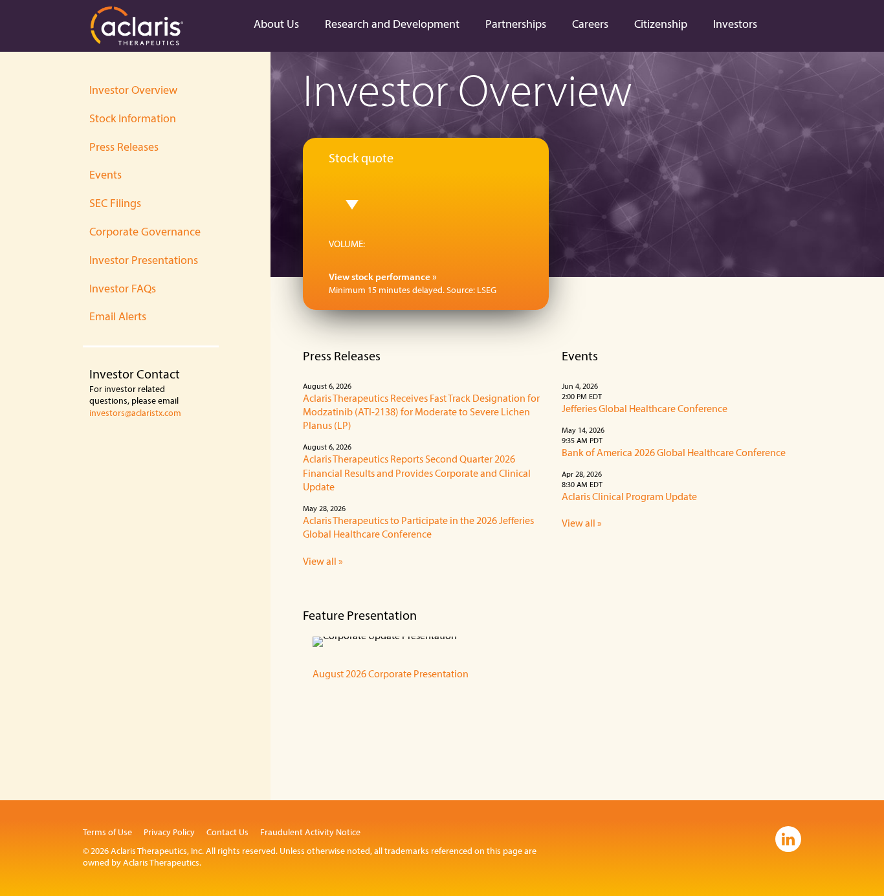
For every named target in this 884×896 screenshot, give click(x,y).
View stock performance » (383, 278)
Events (105, 176)
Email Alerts (117, 317)
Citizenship (660, 25)
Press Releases (124, 148)
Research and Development (392, 25)
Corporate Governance (145, 233)
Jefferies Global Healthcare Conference (644, 409)
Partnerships (515, 25)
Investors (735, 25)
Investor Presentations (143, 261)
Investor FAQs (122, 290)
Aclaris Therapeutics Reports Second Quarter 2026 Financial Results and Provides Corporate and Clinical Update (417, 474)
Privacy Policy (169, 833)
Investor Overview (133, 91)
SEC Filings (115, 204)
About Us (276, 25)
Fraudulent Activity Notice (310, 833)
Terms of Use (107, 833)
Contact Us (227, 833)
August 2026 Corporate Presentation (391, 675)
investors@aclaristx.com (135, 414)
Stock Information (132, 120)
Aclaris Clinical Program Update (629, 497)
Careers (590, 25)
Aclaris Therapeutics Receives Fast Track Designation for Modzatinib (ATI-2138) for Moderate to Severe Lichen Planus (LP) (421, 413)
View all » (323, 562)
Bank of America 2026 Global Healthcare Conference (674, 453)
